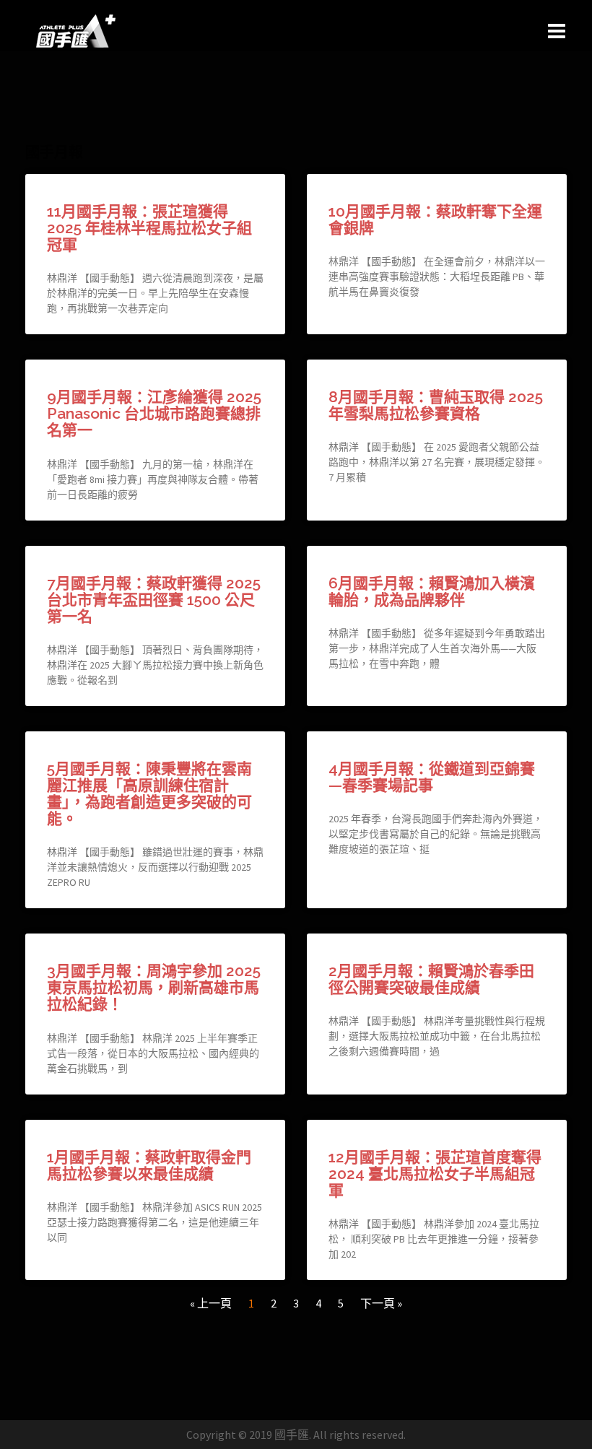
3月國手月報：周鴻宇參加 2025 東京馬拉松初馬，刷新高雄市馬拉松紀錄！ (154, 987)
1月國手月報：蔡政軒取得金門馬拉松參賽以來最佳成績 (149, 1165)
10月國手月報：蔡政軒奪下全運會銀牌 (435, 219)
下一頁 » (381, 1303)
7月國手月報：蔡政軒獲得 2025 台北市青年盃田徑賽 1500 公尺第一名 (154, 599)
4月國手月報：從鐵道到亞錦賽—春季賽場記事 (431, 777)
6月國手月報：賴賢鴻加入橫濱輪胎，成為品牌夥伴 (431, 591)
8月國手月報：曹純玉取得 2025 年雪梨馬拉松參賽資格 (435, 405)
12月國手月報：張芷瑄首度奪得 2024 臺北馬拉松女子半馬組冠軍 (434, 1173)
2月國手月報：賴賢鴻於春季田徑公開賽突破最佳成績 (431, 979)
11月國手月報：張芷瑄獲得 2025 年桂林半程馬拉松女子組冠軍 (149, 227)
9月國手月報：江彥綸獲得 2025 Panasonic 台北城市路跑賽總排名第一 (154, 413)
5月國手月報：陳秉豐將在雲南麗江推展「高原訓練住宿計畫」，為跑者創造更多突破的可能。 (149, 793)
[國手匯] (76, 29)
